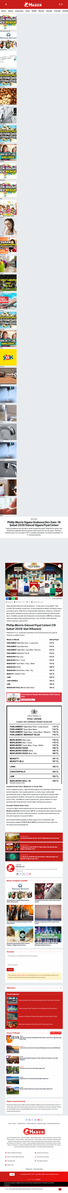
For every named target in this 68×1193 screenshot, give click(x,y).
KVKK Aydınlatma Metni (53, 1123)
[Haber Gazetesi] (33, 4)
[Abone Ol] (57, 598)
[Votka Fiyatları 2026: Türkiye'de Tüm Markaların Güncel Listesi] (48, 934)
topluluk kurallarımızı (21, 975)
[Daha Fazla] (16, 598)
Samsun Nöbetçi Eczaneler (14, 1152)
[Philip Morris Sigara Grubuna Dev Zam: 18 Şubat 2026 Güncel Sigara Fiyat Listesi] (34, 579)
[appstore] (29, 1169)
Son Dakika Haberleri (42, 1161)
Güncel (3, 11)
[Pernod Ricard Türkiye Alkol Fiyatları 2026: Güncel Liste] (20, 891)
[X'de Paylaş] (10, 598)
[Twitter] (23, 874)
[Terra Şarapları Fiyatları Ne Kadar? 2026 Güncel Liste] (20, 912)
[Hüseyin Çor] (11, 868)
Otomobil (57, 11)
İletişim (14, 1123)
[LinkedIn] (35, 1120)
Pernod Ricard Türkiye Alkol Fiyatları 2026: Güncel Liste (26, 1189)
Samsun (10, 11)
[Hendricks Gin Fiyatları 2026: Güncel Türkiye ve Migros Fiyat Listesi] (20, 934)
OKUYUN (57, 1183)
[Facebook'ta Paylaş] (7, 598)
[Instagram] (26, 874)
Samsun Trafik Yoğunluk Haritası (15, 1156)
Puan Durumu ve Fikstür (43, 1156)
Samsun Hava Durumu (43, 1152)
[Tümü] (60, 988)
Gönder (10, 969)
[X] (29, 1120)
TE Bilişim (38, 1179)
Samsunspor (19, 11)
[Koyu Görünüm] (59, 4)
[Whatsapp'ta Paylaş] (13, 598)
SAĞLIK (34, 11)
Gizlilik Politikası (21, 1123)
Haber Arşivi (10, 1164)
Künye (10, 1123)
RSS (13, 1174)
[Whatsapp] (41, 1120)
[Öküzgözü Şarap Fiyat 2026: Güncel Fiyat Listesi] (48, 891)
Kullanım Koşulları (41, 1123)
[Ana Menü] (6, 4)
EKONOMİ (34, 519)
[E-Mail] (17, 874)
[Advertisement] (34, 550)
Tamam (7, 1185)
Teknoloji (49, 11)
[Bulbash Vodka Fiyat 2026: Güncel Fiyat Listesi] (48, 912)
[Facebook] (20, 874)
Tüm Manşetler (11, 1161)
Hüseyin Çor (10, 602)
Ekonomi (41, 11)
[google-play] (38, 1169)
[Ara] (62, 4)
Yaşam (27, 11)
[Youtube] (29, 874)
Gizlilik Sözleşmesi (31, 1123)
